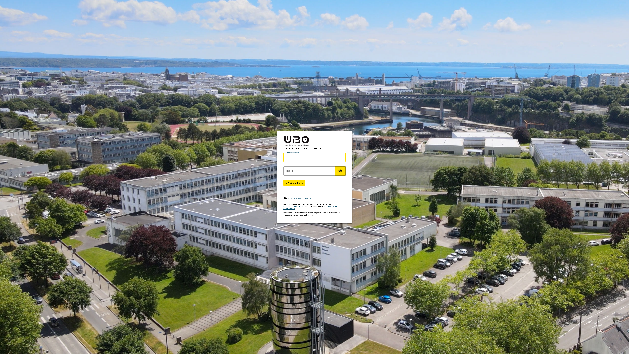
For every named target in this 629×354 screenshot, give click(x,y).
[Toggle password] (340, 171)
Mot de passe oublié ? (299, 198)
